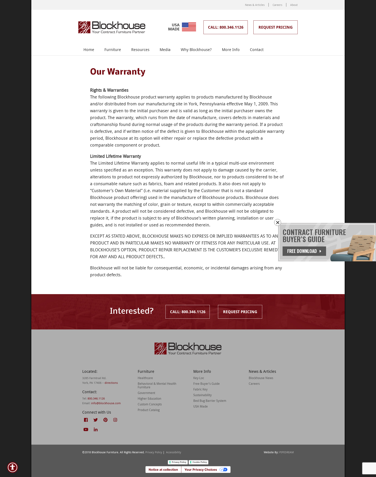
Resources (140, 49)
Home (88, 49)
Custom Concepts (150, 404)
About (294, 5)
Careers (277, 5)
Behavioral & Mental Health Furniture (157, 385)
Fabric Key (200, 389)
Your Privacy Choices (200, 470)
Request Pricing (275, 27)
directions (111, 383)
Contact (257, 49)
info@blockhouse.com (106, 403)
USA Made (200, 406)
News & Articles (255, 5)
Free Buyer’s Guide (206, 383)
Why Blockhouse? (196, 49)
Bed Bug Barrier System (209, 401)
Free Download (302, 251)
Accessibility (173, 452)
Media (165, 49)
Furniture (112, 49)
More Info (231, 49)
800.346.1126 (96, 398)
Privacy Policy (153, 452)
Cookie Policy (200, 462)
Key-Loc (198, 378)
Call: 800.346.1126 (225, 27)
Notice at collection (163, 470)
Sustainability (202, 395)
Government (146, 393)
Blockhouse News (261, 378)
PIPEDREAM (286, 452)
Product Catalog (149, 410)
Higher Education (149, 398)
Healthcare (145, 378)
